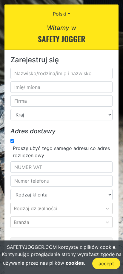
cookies (75, 263)
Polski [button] (59, 14)
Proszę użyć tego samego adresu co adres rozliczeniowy (61, 151)
